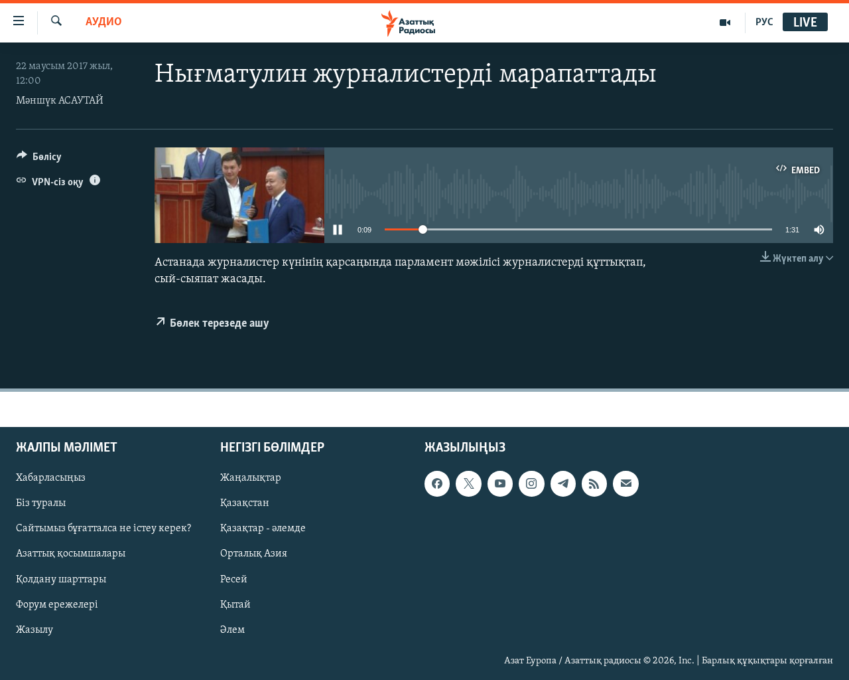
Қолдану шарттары (61, 579)
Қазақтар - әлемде (263, 529)
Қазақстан (244, 504)
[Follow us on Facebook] (437, 484)
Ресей (233, 579)
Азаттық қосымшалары (70, 554)
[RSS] (594, 484)
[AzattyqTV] (725, 23)
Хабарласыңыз (51, 478)
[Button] (39, 160)
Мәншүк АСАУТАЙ (59, 101)
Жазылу (34, 630)
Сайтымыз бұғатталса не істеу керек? (103, 529)
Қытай (235, 605)
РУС (764, 22)
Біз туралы (41, 504)
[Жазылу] (625, 484)
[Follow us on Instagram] (531, 484)
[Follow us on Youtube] (500, 484)
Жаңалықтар (250, 478)
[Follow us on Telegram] (563, 484)
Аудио (104, 23)
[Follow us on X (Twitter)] (468, 484)
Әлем (232, 630)
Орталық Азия (253, 554)
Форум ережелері (57, 605)
